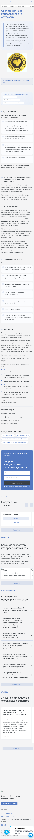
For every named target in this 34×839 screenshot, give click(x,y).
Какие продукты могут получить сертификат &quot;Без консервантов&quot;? (14, 635)
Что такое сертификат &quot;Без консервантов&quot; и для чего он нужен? (15, 610)
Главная (4, 6)
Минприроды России (23, 435)
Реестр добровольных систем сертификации (15, 438)
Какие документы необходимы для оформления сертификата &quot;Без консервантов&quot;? (15, 656)
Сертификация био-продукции (10, 420)
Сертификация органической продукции (13, 417)
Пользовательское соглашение (9, 835)
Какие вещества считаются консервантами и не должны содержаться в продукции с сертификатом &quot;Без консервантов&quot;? (12, 622)
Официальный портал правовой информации (15, 442)
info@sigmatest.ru (8, 816)
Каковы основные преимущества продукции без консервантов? (14, 665)
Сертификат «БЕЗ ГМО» (8, 413)
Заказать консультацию (9, 803)
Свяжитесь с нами (17, 483)
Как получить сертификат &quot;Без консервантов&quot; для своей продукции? (15, 646)
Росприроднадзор (8, 435)
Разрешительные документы (18, 6)
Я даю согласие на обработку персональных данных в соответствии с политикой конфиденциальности (18, 486)
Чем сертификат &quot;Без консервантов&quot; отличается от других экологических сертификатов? (16, 675)
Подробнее (16, 523)
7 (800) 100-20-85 (8, 813)
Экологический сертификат (9, 423)
